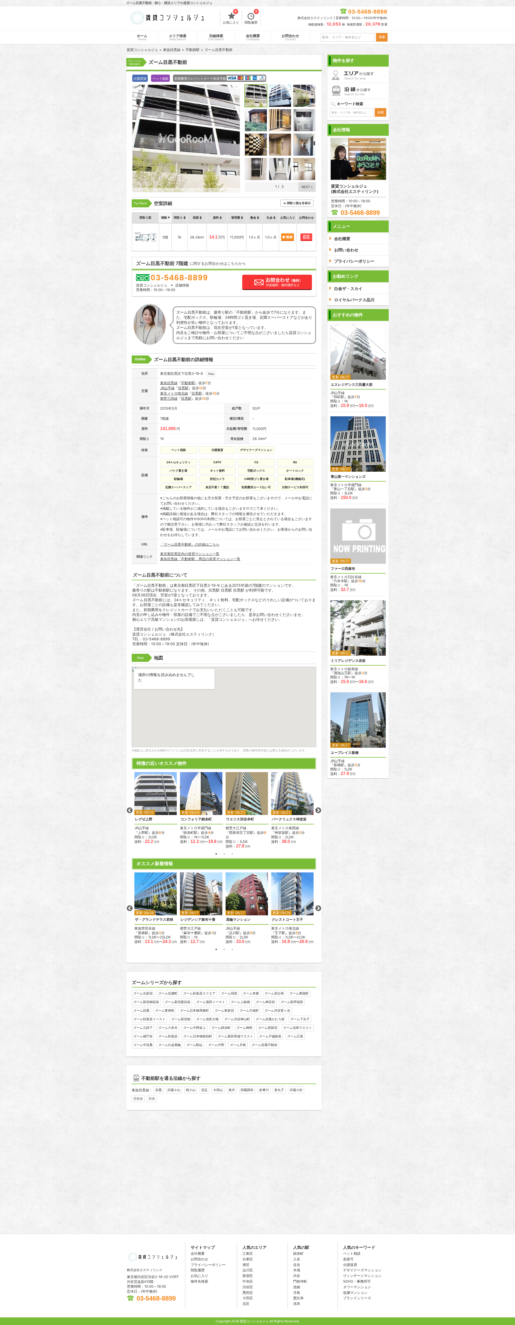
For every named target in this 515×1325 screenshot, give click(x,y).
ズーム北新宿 (143, 993)
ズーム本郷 (251, 993)
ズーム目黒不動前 (264, 1045)
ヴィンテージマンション (362, 1275)
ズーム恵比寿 (274, 993)
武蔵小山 (173, 1090)
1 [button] (216, 854)
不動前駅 (188, 383)
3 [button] (232, 854)
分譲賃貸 (350, 1264)
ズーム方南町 (249, 1010)
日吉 (152, 1098)
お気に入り (231, 17)
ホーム (142, 37)
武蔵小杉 (296, 1090)
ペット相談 (351, 1253)
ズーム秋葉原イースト (149, 1019)
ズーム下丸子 (300, 1019)
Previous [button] (129, 810)
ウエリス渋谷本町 (240, 819)
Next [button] (318, 810)
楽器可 (348, 1259)
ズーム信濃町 (168, 993)
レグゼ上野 (143, 819)
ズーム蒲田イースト (210, 1002)
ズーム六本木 (168, 1028)
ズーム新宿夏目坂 (177, 1002)
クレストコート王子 (287, 919)
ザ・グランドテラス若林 (154, 919)
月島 (296, 1292)
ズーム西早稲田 (292, 1002)
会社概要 (253, 37)
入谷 (296, 1259)
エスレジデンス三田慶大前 (352, 385)
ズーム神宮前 (265, 1002)
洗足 (204, 1090)
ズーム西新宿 (267, 1028)
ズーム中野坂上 (194, 1028)
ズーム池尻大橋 (207, 1019)
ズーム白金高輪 (169, 1045)
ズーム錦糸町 (221, 1028)
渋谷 (296, 1275)
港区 (245, 1264)
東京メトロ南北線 (174, 393)
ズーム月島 (238, 1045)
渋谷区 (247, 1287)
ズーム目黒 (141, 1010)
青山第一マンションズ (348, 477)
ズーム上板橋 (240, 1002)
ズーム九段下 (143, 1028)
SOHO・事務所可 (357, 1281)
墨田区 (247, 1292)
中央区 (247, 1281)
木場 (296, 1270)
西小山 (191, 1090)
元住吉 (138, 1098)
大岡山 (218, 1090)
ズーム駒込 (194, 1045)
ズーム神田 (244, 1028)
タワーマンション (357, 1287)
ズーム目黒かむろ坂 (270, 1019)
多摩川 (264, 1090)
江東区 (247, 1253)
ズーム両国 (229, 993)
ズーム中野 (216, 1045)
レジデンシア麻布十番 (198, 919)
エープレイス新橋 (345, 753)
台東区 (247, 1259)
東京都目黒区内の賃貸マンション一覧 (189, 554)
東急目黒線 (169, 383)
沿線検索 (216, 37)
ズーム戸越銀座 (270, 1036)
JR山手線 (167, 388)
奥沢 (232, 1090)
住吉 (296, 1264)
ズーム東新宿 (224, 1010)
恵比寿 (298, 1298)
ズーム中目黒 (143, 1045)
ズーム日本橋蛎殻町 (197, 1036)
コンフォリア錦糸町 (196, 819)
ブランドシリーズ (357, 1298)
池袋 (296, 1287)
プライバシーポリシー (208, 1264)
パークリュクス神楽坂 (289, 819)
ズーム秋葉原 (168, 1036)
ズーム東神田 (164, 1010)
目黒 (158, 1090)
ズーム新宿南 (180, 1019)
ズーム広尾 (295, 1036)
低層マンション (355, 1292)
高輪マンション (238, 919)
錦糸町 (298, 1253)
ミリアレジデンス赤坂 (348, 661)
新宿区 (247, 1275)
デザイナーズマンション (362, 1270)
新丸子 (279, 1090)
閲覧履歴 (251, 17)
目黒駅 (183, 388)
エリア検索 (177, 37)
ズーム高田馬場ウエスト (235, 1036)
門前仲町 (300, 1281)
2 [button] (224, 854)
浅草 (296, 1303)
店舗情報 (182, 285)
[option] (156, 808)
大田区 (247, 1298)
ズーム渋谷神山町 (237, 1019)
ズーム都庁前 (143, 1036)
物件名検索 (199, 1281)
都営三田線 (169, 398)
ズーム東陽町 (299, 993)
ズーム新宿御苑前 (146, 1002)
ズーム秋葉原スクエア (199, 993)
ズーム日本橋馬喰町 (194, 1010)
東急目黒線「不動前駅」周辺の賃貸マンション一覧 (200, 559)
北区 (245, 1303)
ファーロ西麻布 (343, 569)
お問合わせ (290, 37)
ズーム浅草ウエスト (297, 1028)
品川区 (247, 1270)
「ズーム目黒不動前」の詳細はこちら (189, 544)
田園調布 (247, 1090)
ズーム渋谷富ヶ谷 (277, 1010)
